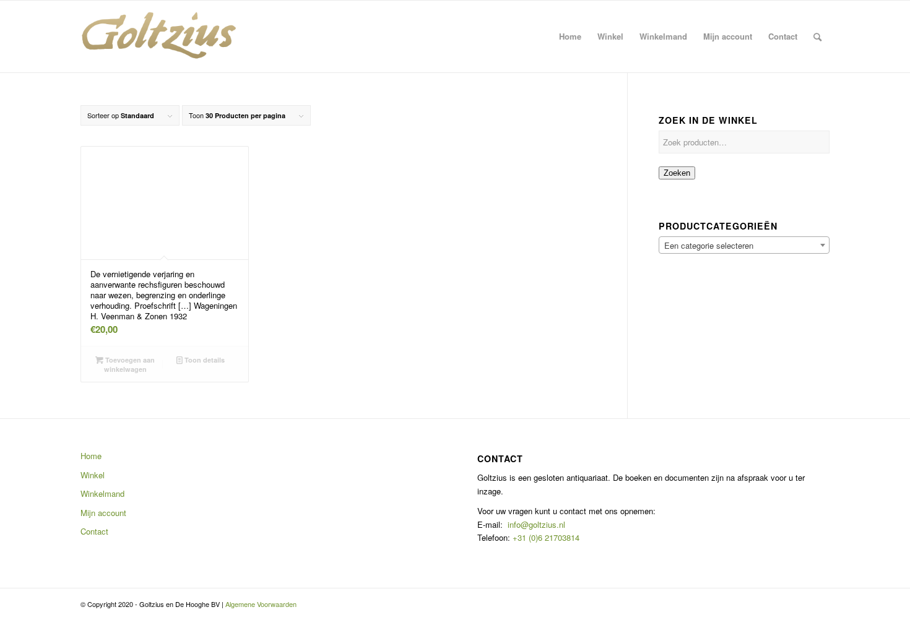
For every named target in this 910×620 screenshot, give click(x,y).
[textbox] (744, 245)
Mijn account (103, 513)
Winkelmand (102, 493)
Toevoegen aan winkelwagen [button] (129, 364)
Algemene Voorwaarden (261, 604)
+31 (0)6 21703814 (544, 537)
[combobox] (744, 245)
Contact (94, 531)
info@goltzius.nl (536, 524)
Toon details (204, 359)
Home (91, 456)
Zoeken (677, 173)
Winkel (92, 475)
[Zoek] (817, 36)
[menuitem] (570, 36)
